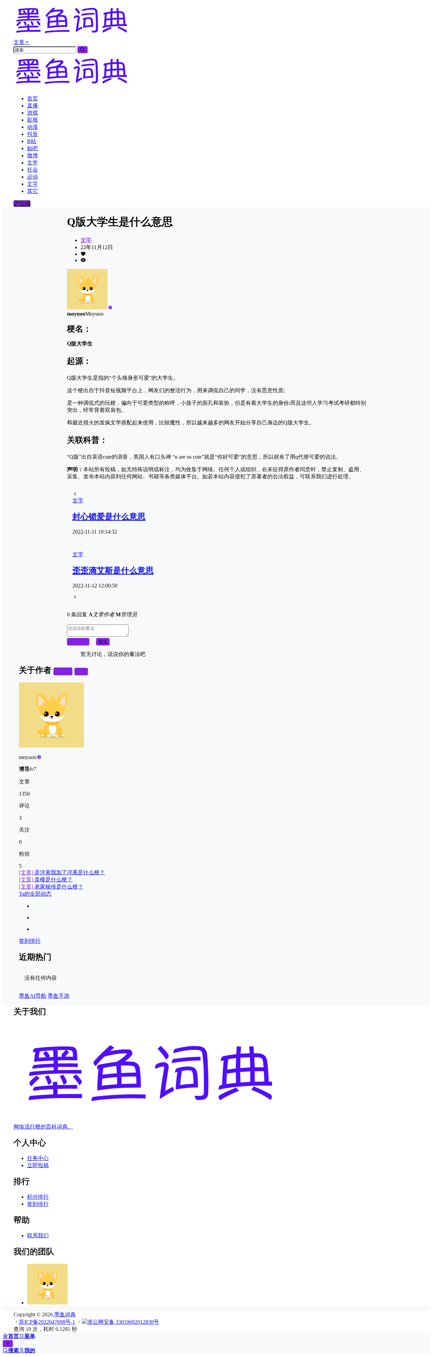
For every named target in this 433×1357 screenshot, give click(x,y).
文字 (86, 240)
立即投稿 (38, 1165)
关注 (65, 671)
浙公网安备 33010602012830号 (123, 1322)
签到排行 (30, 941)
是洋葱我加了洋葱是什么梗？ (62, 872)
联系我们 (38, 1235)
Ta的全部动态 (35, 894)
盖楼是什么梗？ (45, 879)
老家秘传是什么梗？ (51, 887)
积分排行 (38, 1197)
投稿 (24, 203)
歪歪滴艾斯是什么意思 (113, 570)
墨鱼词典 (64, 1314)
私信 (81, 671)
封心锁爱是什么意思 (108, 516)
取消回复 (78, 641)
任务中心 (38, 1158)
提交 (102, 641)
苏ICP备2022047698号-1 (47, 1322)
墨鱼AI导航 (32, 996)
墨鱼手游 (58, 996)
